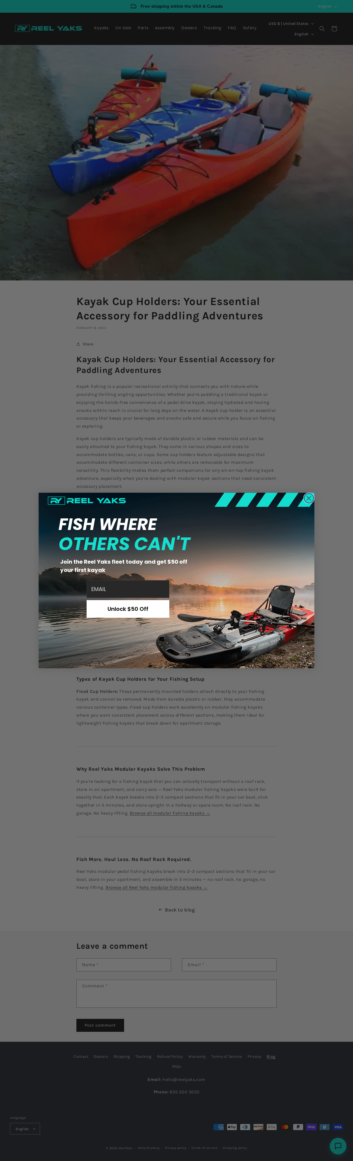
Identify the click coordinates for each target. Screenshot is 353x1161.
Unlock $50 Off (128, 609)
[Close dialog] (309, 498)
